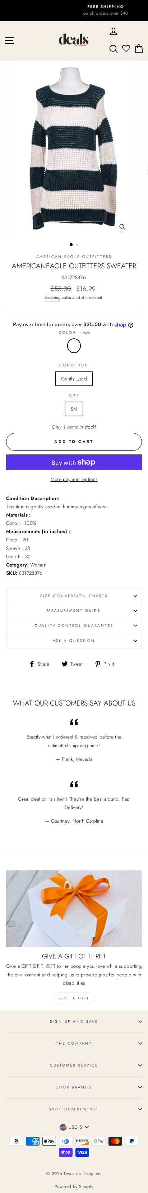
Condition (74, 365)
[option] (74, 10)
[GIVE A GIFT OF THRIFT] (74, 908)
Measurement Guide (74, 610)
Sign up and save (74, 1021)
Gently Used (74, 378)
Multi (74, 345)
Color (74, 332)
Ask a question (74, 640)
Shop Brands (74, 1087)
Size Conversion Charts (74, 595)
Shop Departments (74, 1109)
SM (74, 408)
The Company (74, 1043)
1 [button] (71, 245)
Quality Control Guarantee (74, 625)
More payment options (74, 479)
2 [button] (78, 245)
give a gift (74, 998)
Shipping (53, 297)
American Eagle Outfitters (74, 256)
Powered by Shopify (74, 1186)
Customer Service (74, 1065)
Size (74, 395)
